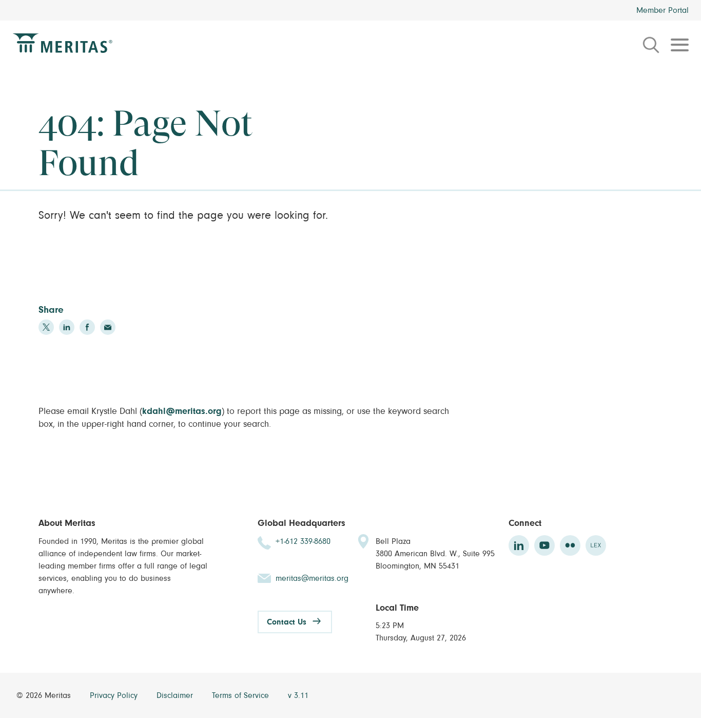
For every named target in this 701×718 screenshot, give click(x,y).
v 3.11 (298, 695)
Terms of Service (241, 695)
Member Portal (662, 10)
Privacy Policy (115, 695)
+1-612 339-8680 (303, 541)
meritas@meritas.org (312, 578)
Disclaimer (176, 695)
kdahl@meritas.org (182, 411)
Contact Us (286, 622)
